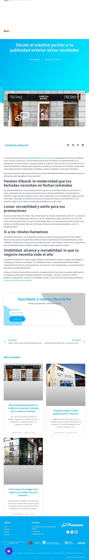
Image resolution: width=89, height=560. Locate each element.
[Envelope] (76, 532)
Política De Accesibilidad (44, 553)
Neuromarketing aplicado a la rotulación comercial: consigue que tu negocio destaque (23, 408)
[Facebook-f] (67, 532)
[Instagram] (71, 532)
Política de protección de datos (74, 553)
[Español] (8, 31)
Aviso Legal (18, 553)
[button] (9, 551)
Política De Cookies (58, 553)
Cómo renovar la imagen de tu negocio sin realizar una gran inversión (23, 492)
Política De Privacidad (29, 553)
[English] (5, 31)
